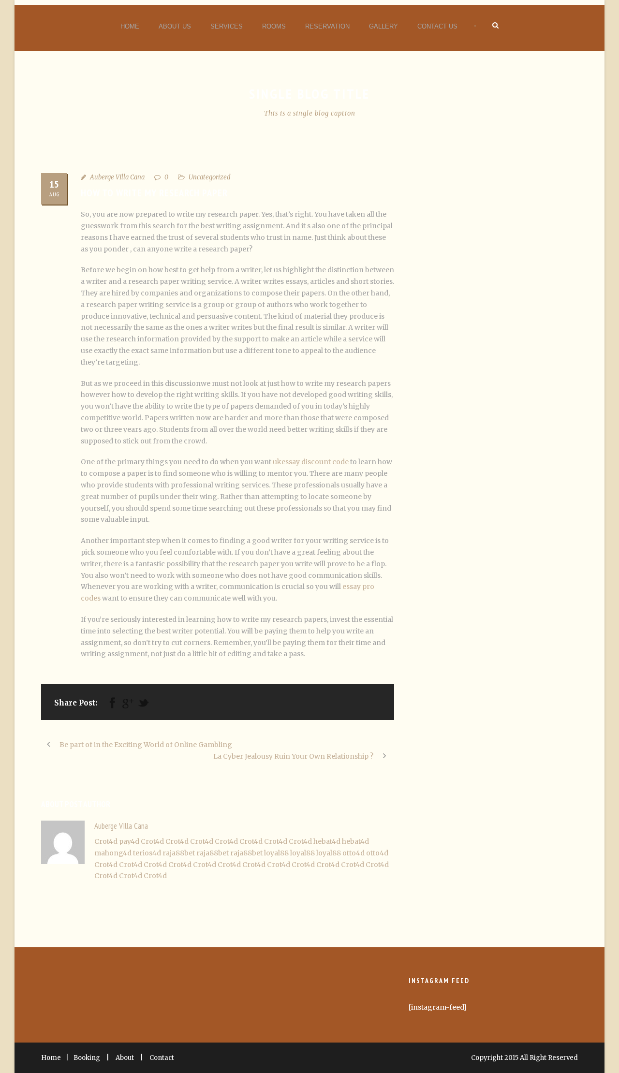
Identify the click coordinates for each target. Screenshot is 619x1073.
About (125, 1058)
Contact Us (437, 26)
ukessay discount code (311, 461)
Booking (87, 1058)
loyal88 (276, 853)
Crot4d (106, 841)
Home (129, 26)
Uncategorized (210, 177)
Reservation (327, 26)
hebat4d (326, 841)
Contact (161, 1058)
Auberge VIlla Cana (117, 177)
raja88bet (178, 853)
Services (226, 26)
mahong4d (113, 853)
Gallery (383, 26)
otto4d (353, 853)
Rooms (274, 26)
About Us (175, 26)
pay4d (129, 841)
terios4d (147, 853)
